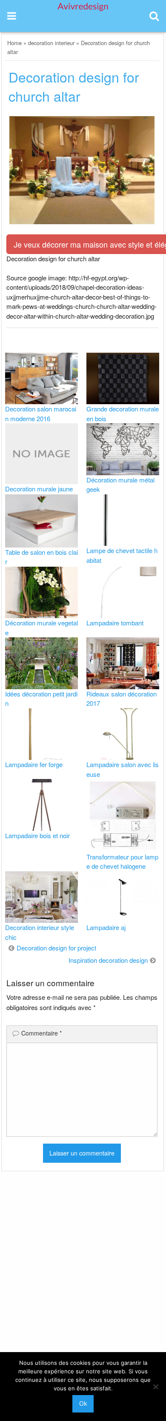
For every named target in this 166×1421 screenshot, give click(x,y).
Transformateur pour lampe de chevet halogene (122, 861)
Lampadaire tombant (114, 622)
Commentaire (41, 1033)
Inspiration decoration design (108, 960)
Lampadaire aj (106, 927)
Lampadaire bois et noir (37, 835)
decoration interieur (51, 43)
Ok (83, 1403)
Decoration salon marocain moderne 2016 (40, 413)
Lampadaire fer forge (34, 764)
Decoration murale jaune (39, 488)
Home (14, 43)
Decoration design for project (56, 947)
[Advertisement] (83, 1278)
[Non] (155, 1386)
